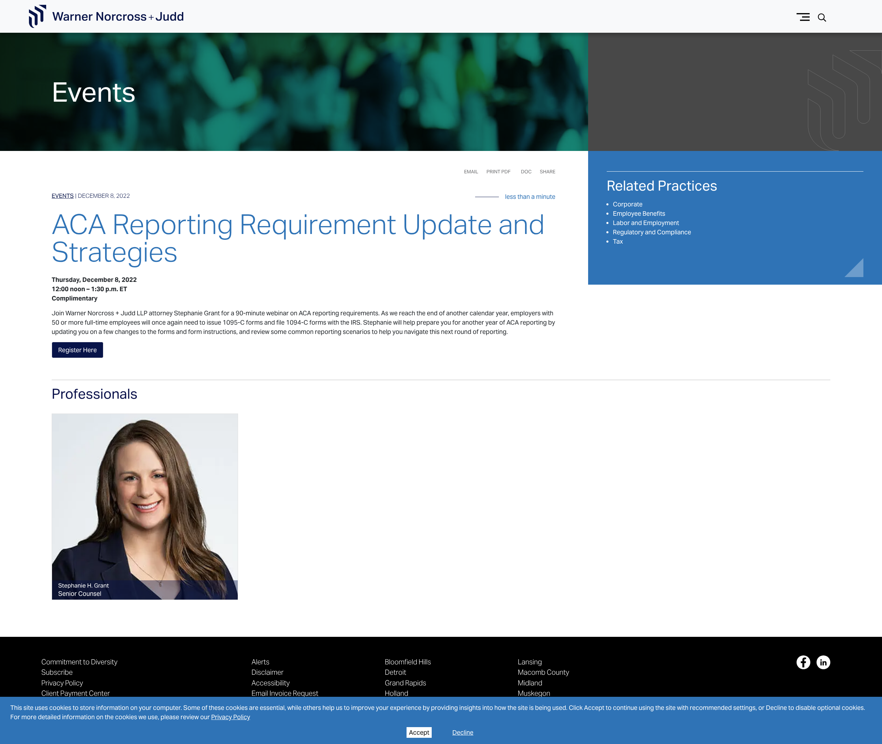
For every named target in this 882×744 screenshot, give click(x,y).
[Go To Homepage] (106, 16)
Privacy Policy (230, 717)
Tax (618, 241)
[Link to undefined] (145, 507)
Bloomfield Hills (408, 662)
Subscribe (57, 672)
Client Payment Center (75, 693)
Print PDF (498, 172)
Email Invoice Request (285, 693)
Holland (396, 693)
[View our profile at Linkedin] (823, 662)
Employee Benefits (639, 213)
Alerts (260, 662)
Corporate (628, 204)
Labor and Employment (646, 223)
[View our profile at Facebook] (803, 662)
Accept (419, 732)
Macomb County (543, 672)
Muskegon (534, 693)
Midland (530, 683)
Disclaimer (268, 672)
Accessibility (271, 683)
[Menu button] (803, 16)
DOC (526, 172)
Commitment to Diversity (79, 662)
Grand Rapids (405, 683)
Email (471, 172)
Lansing (530, 662)
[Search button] (822, 16)
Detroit (395, 672)
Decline (462, 732)
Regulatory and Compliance (652, 232)
